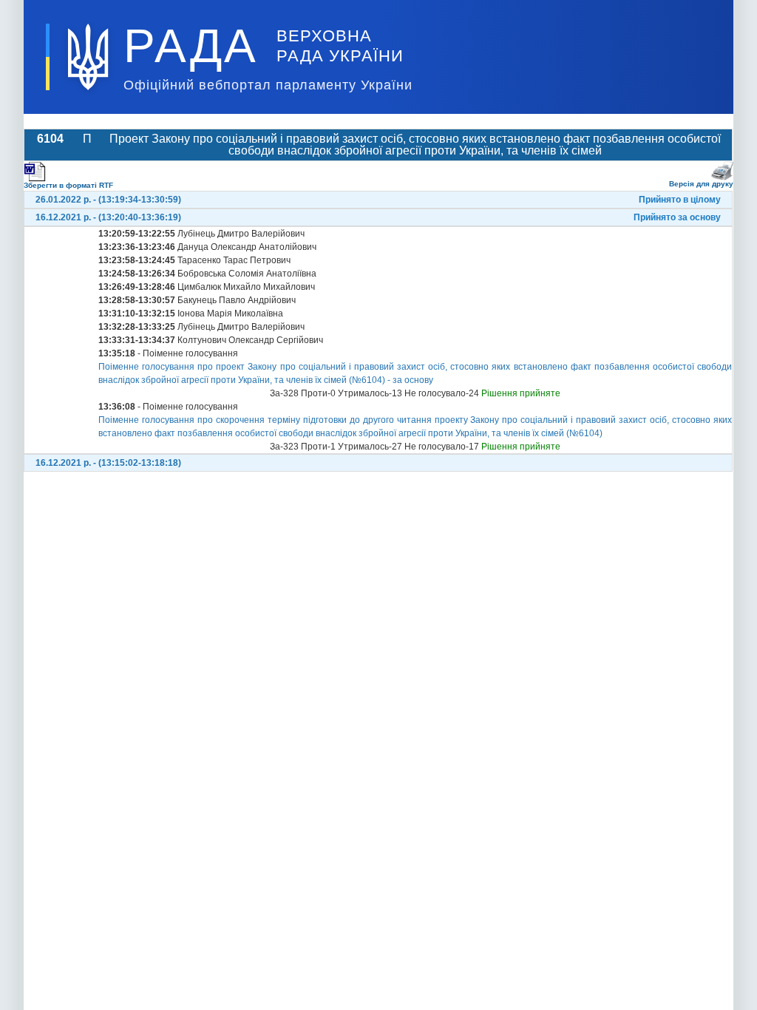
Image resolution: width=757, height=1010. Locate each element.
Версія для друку (701, 184)
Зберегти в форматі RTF (68, 185)
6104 (50, 138)
